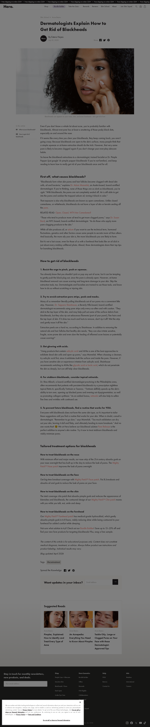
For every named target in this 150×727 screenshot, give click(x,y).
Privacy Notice (27, 710)
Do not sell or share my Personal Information (56, 720)
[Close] (80, 702)
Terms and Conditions (34, 714)
